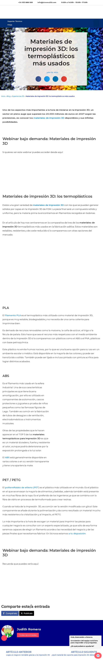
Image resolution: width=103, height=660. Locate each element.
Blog (8, 96)
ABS (7, 457)
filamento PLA (13, 315)
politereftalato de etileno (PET (21, 487)
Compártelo (11, 613)
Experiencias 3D (18, 96)
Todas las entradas (28, 635)
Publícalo (28, 613)
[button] (96, 23)
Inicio (3, 96)
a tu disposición (77, 533)
